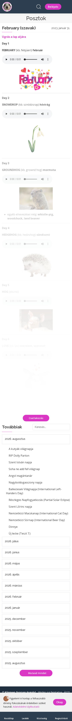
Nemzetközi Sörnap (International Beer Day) (37, 520)
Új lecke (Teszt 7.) (19, 533)
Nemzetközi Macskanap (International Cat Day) (38, 513)
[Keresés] (38, 6)
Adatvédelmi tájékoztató (26, 706)
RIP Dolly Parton (19, 455)
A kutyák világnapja (21, 449)
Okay (59, 702)
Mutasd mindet (36, 673)
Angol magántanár (20, 476)
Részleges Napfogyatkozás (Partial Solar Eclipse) (39, 500)
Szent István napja (20, 462)
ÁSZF (67, 692)
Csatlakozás (36, 418)
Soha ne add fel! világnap (24, 469)
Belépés (53, 7)
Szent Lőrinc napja (20, 506)
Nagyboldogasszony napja (25, 482)
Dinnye (13, 527)
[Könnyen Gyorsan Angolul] (7, 6)
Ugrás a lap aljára (14, 37)
